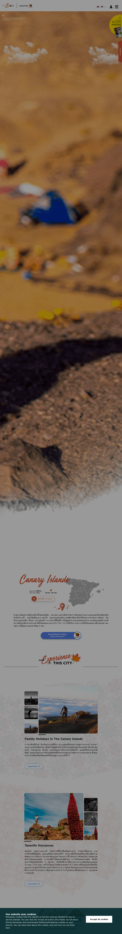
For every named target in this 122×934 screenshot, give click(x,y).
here (8, 928)
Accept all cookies (99, 919)
